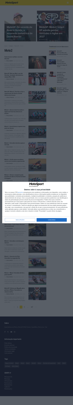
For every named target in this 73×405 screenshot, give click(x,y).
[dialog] (36, 202)
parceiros (20, 192)
